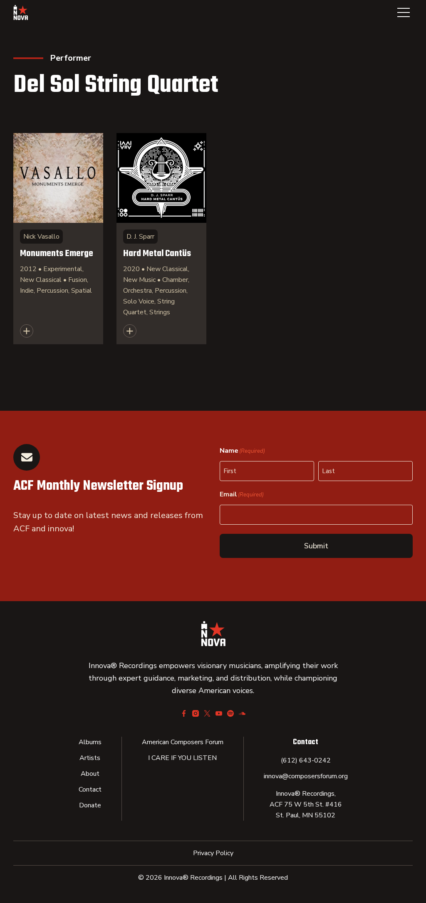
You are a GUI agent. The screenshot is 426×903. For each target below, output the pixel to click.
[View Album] (58, 238)
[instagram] (195, 713)
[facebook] (184, 713)
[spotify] (230, 713)
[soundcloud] (242, 713)
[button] (403, 12)
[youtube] (218, 713)
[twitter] (207, 713)
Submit (316, 546)
